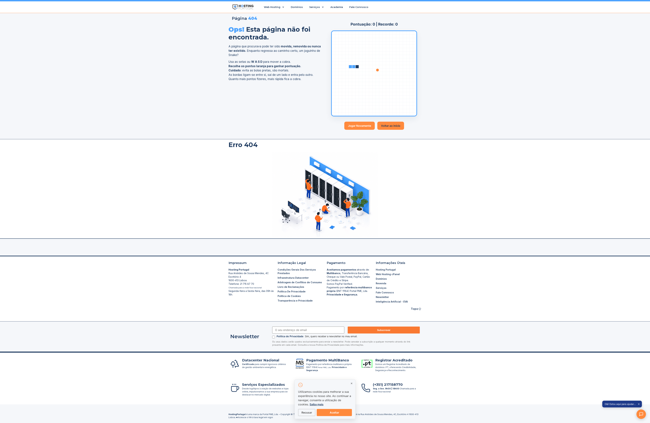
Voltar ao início (390, 125)
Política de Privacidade (290, 336)
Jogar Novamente (359, 125)
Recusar (306, 412)
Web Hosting (272, 7)
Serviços (314, 7)
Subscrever (384, 330)
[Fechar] (352, 383)
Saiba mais (316, 404)
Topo (414, 308)
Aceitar (334, 412)
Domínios (297, 7)
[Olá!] (641, 414)
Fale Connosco (358, 7)
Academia (336, 7)
